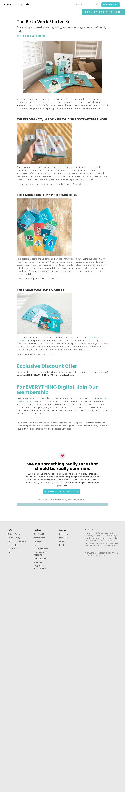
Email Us (63, 545)
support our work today (61, 491)
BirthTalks (38, 541)
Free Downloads (40, 548)
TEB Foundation (40, 558)
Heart (89, 555)
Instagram (63, 534)
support (112, 4)
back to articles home (103, 12)
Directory (37, 562)
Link (85, 184)
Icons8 (103, 555)
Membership (39, 537)
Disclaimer (13, 548)
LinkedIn (63, 541)
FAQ (9, 552)
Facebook (63, 537)
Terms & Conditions (17, 541)
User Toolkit (39, 534)
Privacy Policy (14, 537)
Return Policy (14, 534)
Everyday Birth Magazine (40, 553)
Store (35, 545)
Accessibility (13, 545)
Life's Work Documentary (39, 567)
